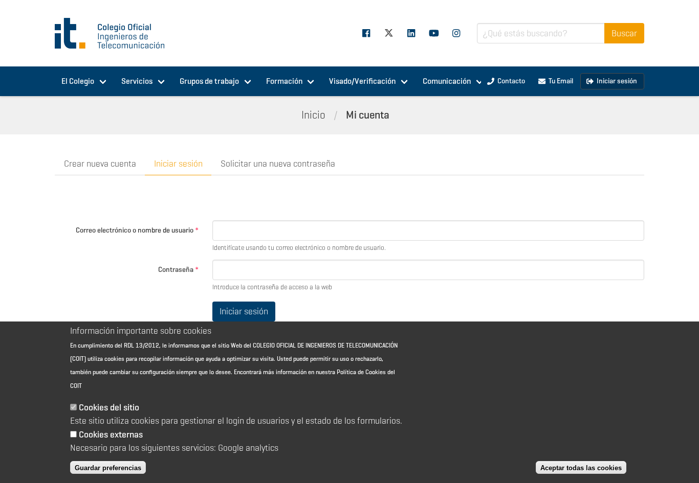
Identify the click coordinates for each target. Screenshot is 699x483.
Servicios (136, 81)
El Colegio (77, 81)
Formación (284, 81)
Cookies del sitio (109, 407)
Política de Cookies (361, 372)
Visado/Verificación (362, 81)
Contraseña (178, 269)
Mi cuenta (367, 115)
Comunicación (447, 81)
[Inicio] (114, 33)
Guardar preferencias (108, 467)
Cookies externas (111, 434)
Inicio (313, 115)
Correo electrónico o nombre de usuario (137, 230)
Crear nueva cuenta (100, 163)
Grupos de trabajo (209, 81)
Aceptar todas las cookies (581, 467)
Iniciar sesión (178, 163)
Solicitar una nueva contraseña (278, 163)
